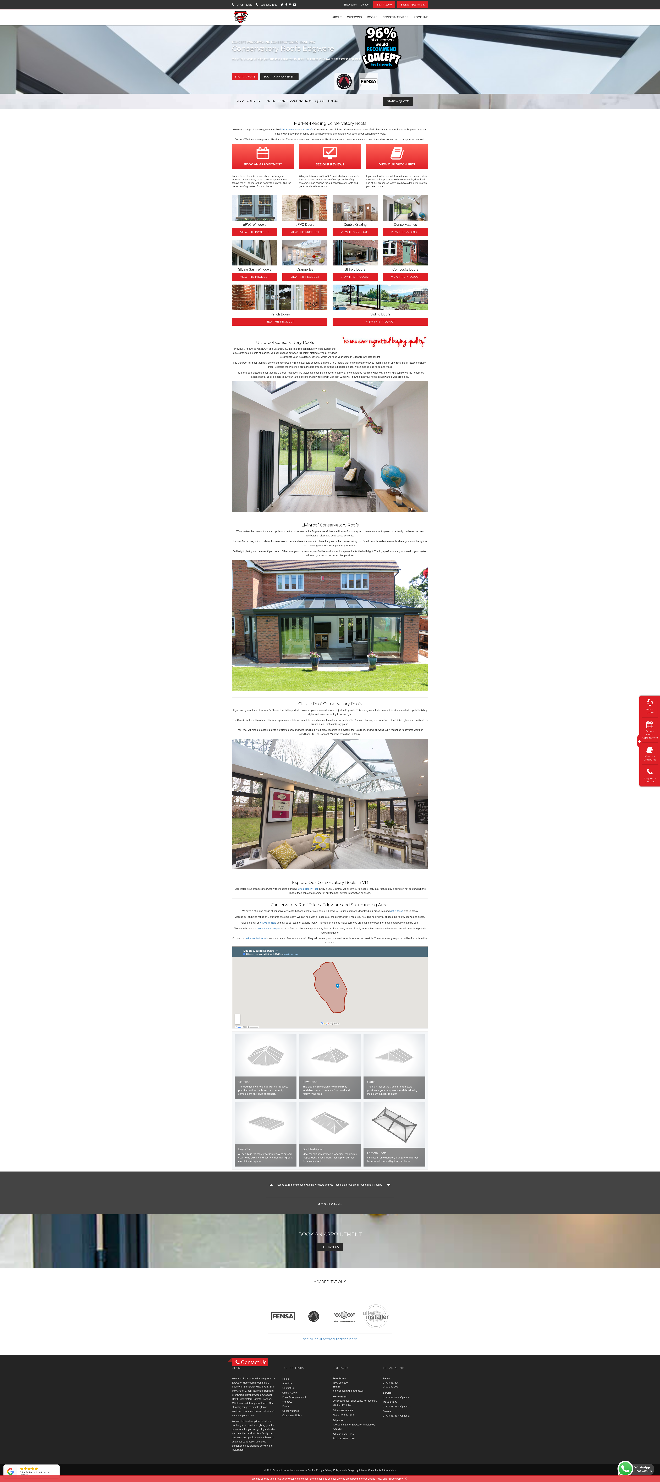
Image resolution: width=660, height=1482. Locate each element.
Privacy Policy (332, 1474)
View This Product (254, 232)
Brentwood (238, 1399)
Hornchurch (249, 1386)
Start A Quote (384, 4)
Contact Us (288, 1392)
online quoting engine (268, 928)
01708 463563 (244, 4)
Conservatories (395, 17)
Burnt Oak (249, 1390)
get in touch (396, 911)
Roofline (421, 17)
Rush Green (245, 1394)
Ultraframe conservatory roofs (296, 129)
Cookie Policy (315, 1474)
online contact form (255, 938)
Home (285, 1383)
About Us (287, 1387)
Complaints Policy (292, 1419)
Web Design (348, 1474)
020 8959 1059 (268, 4)
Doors (372, 17)
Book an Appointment (279, 76)
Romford (269, 1394)
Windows (354, 17)
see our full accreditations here (330, 1343)
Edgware (237, 1386)
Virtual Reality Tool (308, 888)
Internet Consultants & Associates (377, 1474)
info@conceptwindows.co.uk (348, 1394)
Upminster (262, 1386)
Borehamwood (253, 1399)
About (337, 17)
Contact (365, 4)
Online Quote (289, 1396)
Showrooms (350, 4)
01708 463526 (268, 922)
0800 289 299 (340, 1386)
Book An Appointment (413, 4)
